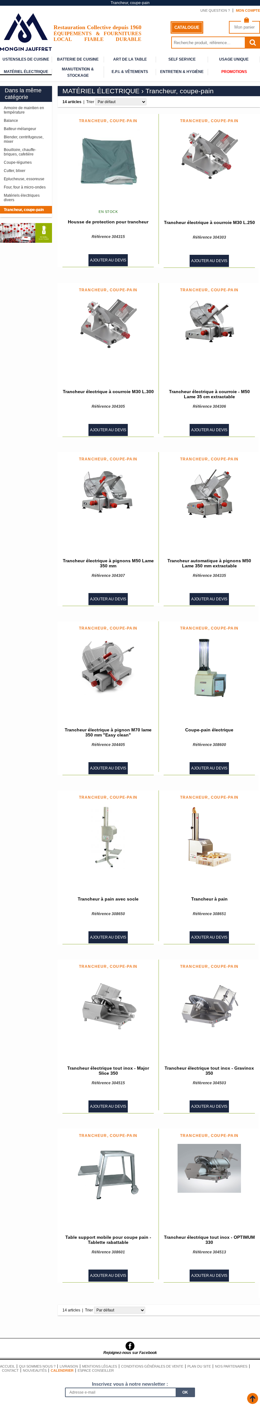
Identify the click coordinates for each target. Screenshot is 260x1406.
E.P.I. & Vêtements (130, 72)
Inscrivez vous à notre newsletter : (130, 1384)
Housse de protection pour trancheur (108, 221)
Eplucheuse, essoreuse (24, 179)
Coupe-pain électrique (209, 729)
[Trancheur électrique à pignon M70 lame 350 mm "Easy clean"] (108, 666)
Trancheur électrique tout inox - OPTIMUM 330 (209, 1240)
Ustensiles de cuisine (26, 59)
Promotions (234, 72)
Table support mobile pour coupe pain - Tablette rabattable (108, 1240)
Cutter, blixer (14, 170)
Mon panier (244, 27)
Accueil (7, 1366)
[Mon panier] (246, 21)
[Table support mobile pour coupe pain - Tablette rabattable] (108, 1175)
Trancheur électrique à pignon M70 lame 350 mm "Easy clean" (108, 732)
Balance (11, 120)
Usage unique (234, 59)
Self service (182, 59)
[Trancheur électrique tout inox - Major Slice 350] (108, 1006)
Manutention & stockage (78, 70)
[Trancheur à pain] (209, 837)
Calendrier (62, 1370)
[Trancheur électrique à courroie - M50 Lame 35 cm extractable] (209, 321)
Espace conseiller (96, 1370)
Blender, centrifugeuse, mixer (23, 139)
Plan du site (199, 1366)
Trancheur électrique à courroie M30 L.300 (108, 391)
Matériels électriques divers (22, 197)
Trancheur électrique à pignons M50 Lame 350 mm (108, 563)
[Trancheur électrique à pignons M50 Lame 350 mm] (108, 491)
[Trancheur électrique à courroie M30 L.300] (108, 323)
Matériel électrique (26, 72)
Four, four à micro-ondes (25, 187)
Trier (90, 102)
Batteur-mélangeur (20, 129)
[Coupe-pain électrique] (209, 668)
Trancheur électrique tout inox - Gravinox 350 (209, 1071)
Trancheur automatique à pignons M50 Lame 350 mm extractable (209, 563)
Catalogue (186, 27)
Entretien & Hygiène (182, 72)
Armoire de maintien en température (24, 110)
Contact (10, 1370)
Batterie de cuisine (78, 59)
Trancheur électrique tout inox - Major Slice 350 (108, 1071)
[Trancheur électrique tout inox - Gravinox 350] (209, 1006)
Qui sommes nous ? (37, 1366)
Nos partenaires (231, 1366)
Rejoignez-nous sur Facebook (130, 1352)
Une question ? (215, 10)
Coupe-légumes (18, 162)
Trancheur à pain (209, 898)
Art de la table (130, 59)
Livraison (69, 1366)
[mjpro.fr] (26, 48)
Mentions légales (99, 1366)
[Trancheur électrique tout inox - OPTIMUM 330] (209, 1168)
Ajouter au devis (108, 260)
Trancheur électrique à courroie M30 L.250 (209, 222)
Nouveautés (35, 1370)
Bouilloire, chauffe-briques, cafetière (20, 152)
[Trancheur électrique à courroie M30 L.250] (209, 154)
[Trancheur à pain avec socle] (108, 837)
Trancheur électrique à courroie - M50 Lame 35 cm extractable (209, 394)
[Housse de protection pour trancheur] (108, 161)
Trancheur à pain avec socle (108, 898)
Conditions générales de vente (152, 1366)
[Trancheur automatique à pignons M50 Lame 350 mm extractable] (209, 492)
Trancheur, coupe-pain (24, 210)
